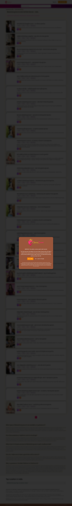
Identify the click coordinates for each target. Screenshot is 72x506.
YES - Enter (30, 258)
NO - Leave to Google (39, 258)
